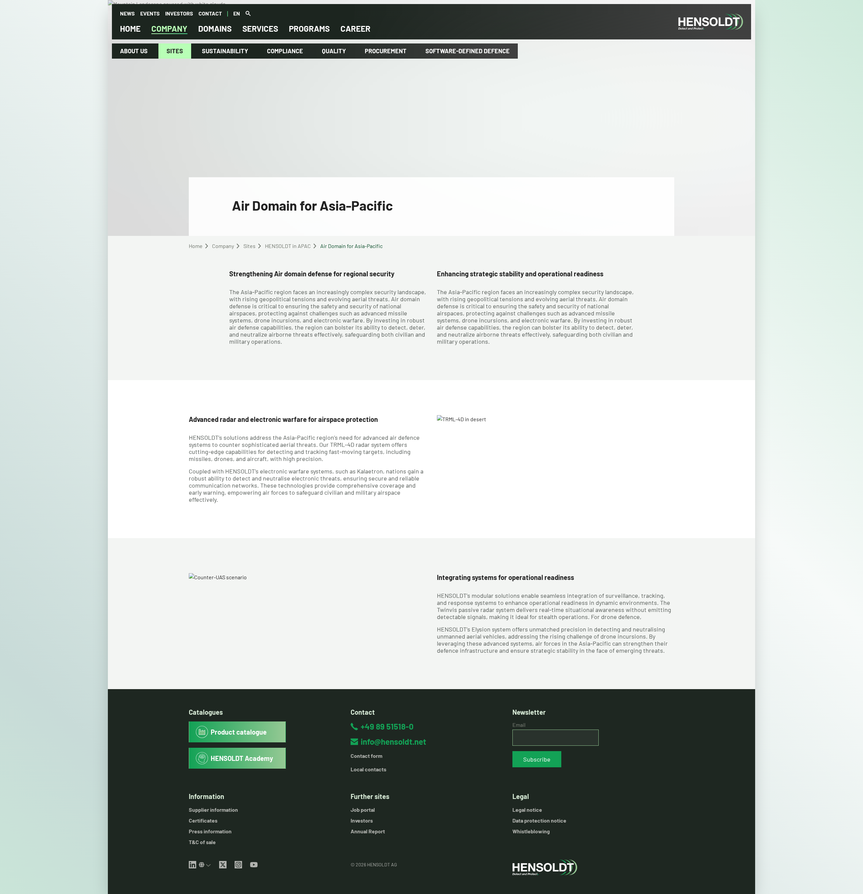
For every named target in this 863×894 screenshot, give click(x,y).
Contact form (366, 755)
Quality (334, 51)
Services (260, 28)
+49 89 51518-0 (387, 726)
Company (169, 28)
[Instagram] (238, 864)
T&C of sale (202, 842)
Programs (309, 28)
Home (130, 28)
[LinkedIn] (192, 864)
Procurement (386, 51)
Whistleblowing (531, 831)
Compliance (285, 51)
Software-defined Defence (467, 51)
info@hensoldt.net (393, 741)
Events (150, 13)
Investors (179, 13)
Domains (215, 28)
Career (355, 28)
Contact (210, 13)
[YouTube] (254, 864)
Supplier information (213, 809)
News (127, 13)
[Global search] (248, 14)
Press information (210, 831)
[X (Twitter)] (223, 864)
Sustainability (225, 51)
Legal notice (527, 809)
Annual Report (368, 831)
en (236, 13)
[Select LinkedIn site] (205, 864)
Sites (175, 51)
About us (134, 51)
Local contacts (368, 769)
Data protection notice (539, 820)
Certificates (203, 820)
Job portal (363, 809)
